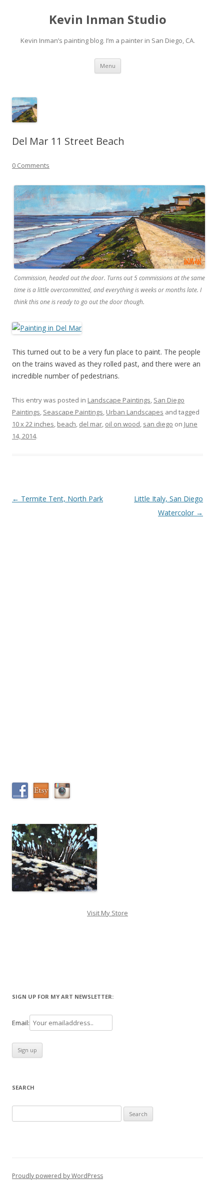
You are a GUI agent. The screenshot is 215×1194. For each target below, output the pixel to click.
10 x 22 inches (33, 423)
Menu (108, 65)
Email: (21, 1022)
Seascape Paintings (73, 411)
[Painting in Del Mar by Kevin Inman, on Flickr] (47, 328)
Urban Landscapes (135, 411)
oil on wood (122, 423)
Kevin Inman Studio (107, 19)
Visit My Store (107, 912)
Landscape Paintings (119, 400)
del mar (90, 423)
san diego (158, 423)
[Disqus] (107, 645)
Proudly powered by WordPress (57, 1176)
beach (66, 423)
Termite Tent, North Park (57, 498)
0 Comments (31, 165)
